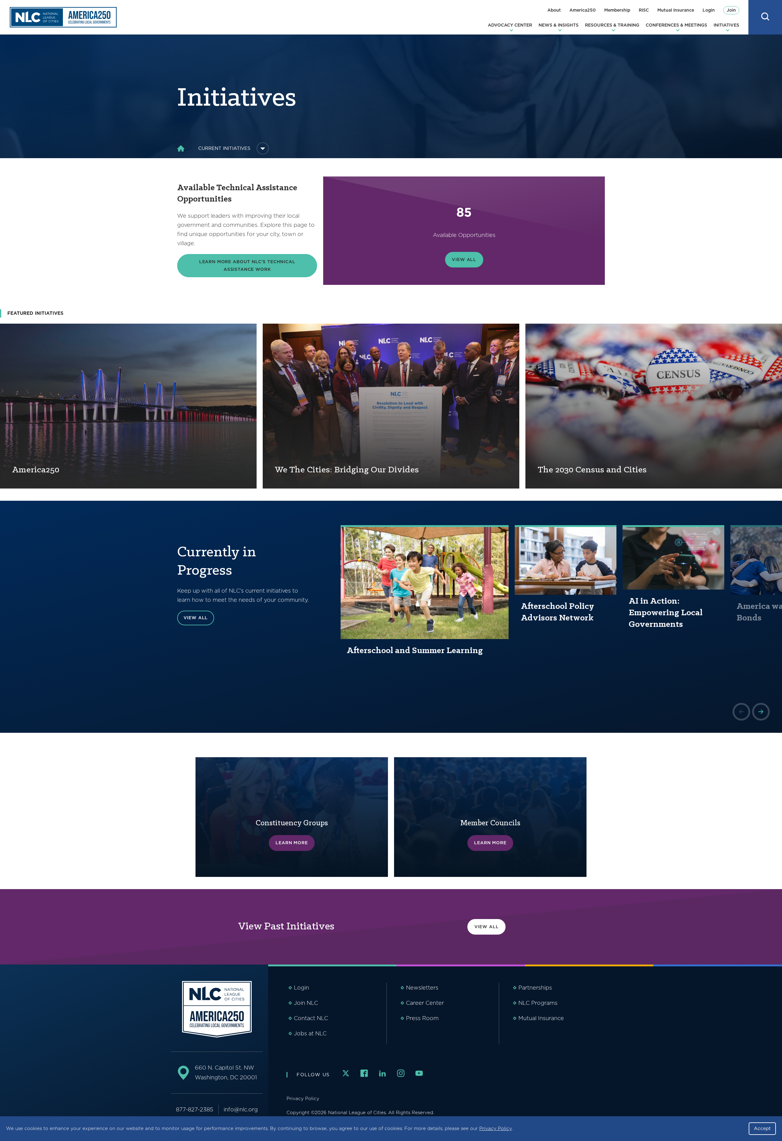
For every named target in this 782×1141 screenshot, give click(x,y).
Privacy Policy (495, 1128)
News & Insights (559, 25)
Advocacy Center (510, 25)
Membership (617, 10)
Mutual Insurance (675, 10)
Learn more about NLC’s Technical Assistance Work (247, 265)
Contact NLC (311, 1018)
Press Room (422, 1018)
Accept (762, 1128)
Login (709, 10)
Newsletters (422, 987)
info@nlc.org (241, 1109)
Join (731, 10)
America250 (582, 10)
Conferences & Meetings (676, 25)
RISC (644, 10)
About (554, 10)
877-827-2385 (194, 1109)
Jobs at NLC (310, 1033)
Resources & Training (612, 25)
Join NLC (306, 1003)
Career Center (425, 1003)
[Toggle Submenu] (263, 148)
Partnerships (535, 987)
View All (464, 259)
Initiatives (726, 25)
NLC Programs (537, 1003)
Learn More (292, 842)
